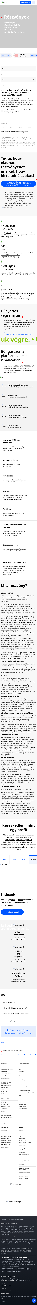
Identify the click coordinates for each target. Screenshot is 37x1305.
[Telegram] (24, 1054)
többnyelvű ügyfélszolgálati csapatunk (19, 273)
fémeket (15, 842)
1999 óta (8, 233)
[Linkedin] (7, 1054)
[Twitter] (13, 1054)
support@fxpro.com (6, 1286)
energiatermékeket (26, 842)
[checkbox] (18, 111)
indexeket (7, 842)
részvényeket (6, 845)
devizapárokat (10, 840)
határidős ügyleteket (24, 840)
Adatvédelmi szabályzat (13, 1250)
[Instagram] (30, 1054)
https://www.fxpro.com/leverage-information (17, 146)
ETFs (15, 845)
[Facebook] (2, 1054)
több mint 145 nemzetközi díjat (10, 255)
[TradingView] (35, 1054)
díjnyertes (7, 370)
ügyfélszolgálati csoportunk (8, 1280)
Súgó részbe (26, 1033)
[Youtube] (18, 1054)
